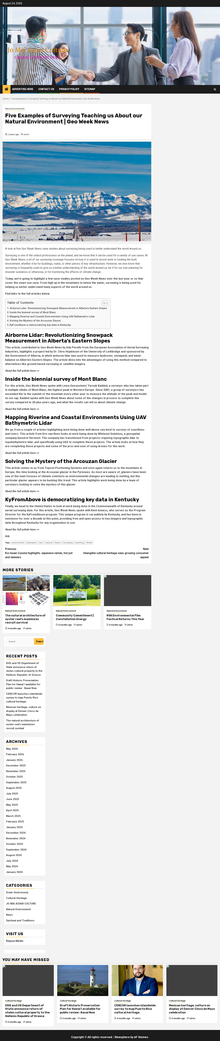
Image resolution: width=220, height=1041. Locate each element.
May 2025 (12, 804)
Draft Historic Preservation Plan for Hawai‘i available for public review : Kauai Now (23, 684)
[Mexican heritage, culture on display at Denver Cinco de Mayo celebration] (192, 980)
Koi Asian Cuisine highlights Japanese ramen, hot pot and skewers (39, 553)
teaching (79, 542)
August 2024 (14, 855)
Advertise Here (22, 89)
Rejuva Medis (14, 941)
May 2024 (12, 866)
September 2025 (16, 782)
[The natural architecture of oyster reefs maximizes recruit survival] (26, 590)
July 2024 (12, 860)
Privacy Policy (69, 89)
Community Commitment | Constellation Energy (75, 617)
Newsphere (122, 1037)
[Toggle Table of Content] (103, 303)
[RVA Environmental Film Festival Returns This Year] (127, 590)
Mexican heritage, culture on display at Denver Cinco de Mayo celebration (23, 711)
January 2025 (14, 827)
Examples (31, 542)
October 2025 (14, 776)
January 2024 (14, 872)
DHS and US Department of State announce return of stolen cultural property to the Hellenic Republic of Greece (27, 1011)
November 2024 (15, 838)
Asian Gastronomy (17, 892)
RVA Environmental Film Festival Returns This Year (125, 617)
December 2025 (16, 765)
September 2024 (16, 849)
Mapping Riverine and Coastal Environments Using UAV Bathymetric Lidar (52, 316)
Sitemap (89, 89)
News (57, 542)
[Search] (215, 89)
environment (18, 542)
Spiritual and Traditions (20, 920)
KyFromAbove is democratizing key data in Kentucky (40, 325)
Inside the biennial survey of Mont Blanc (33, 312)
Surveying (68, 542)
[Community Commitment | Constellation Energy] (77, 590)
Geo (41, 542)
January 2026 (14, 760)
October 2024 (14, 844)
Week (89, 542)
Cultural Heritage (16, 898)
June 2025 (12, 799)
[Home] (6, 89)
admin (26, 134)
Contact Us (46, 89)
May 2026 (12, 748)
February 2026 (15, 754)
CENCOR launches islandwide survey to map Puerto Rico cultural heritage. (24, 697)
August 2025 (14, 787)
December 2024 (16, 832)
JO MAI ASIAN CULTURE (21, 903)
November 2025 (15, 771)
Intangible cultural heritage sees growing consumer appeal (116, 553)
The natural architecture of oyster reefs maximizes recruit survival (25, 619)
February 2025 (15, 821)
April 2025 (12, 810)
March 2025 (13, 816)
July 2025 (12, 793)
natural (49, 542)
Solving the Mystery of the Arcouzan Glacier (35, 320)
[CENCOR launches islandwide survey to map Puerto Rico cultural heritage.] (137, 980)
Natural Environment (15, 109)
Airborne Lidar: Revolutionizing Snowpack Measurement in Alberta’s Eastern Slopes (58, 308)
